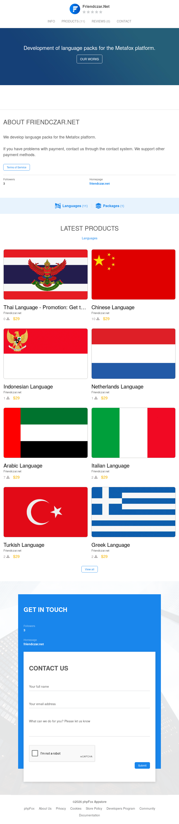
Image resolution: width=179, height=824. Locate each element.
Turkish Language (23, 545)
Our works (89, 59)
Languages (75, 205)
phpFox (29, 808)
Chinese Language (112, 307)
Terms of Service (16, 167)
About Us (45, 808)
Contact (124, 21)
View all (89, 569)
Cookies (75, 808)
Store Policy (94, 808)
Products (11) (73, 21)
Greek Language (110, 545)
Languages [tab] (89, 238)
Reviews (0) (101, 21)
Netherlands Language (117, 386)
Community (147, 808)
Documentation (89, 815)
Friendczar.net (12, 313)
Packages (113, 205)
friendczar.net (100, 183)
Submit (142, 765)
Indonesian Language (28, 386)
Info (51, 21)
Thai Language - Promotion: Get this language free (45, 307)
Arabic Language (22, 465)
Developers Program (121, 808)
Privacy (61, 808)
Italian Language (110, 465)
